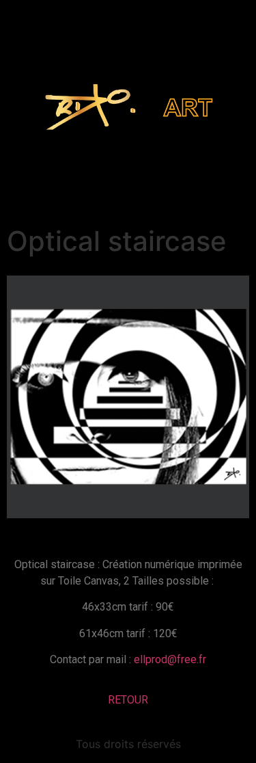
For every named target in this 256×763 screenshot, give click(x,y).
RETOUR (128, 699)
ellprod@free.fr (170, 659)
